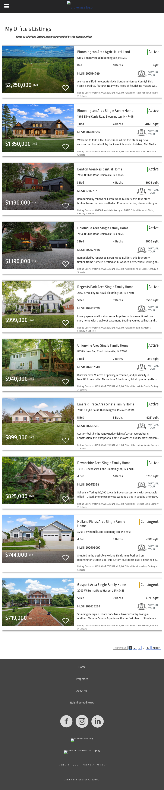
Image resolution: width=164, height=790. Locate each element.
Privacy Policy (94, 765)
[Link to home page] (82, 6)
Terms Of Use (68, 765)
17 (148, 647)
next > (156, 647)
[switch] (65, 86)
